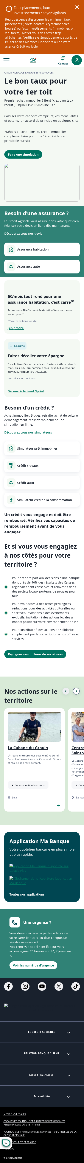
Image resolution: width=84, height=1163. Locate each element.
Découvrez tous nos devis (23, 233)
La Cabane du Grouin (28, 747)
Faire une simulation (23, 154)
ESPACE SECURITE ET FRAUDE (19, 1142)
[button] (6, 60)
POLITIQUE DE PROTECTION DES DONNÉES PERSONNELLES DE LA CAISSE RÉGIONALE (39, 1133)
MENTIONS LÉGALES (14, 1114)
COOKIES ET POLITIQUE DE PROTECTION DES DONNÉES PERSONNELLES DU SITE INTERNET (34, 1122)
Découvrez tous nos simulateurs (28, 432)
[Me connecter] (77, 60)
